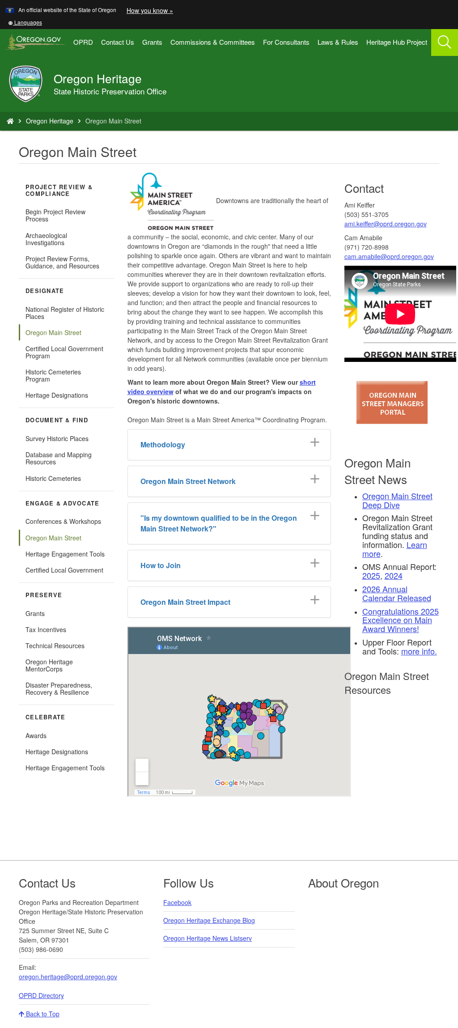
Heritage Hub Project (396, 42)
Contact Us (117, 42)
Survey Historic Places (57, 438)
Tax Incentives (45, 629)
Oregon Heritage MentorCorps (49, 665)
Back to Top (41, 1013)
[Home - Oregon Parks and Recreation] (10, 120)
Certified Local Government (64, 569)
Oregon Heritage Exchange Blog (209, 920)
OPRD (83, 42)
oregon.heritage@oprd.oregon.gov (68, 976)
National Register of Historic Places (64, 313)
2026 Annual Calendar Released (396, 593)
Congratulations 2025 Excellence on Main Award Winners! (400, 620)
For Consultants (286, 42)
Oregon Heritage (49, 120)
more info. (419, 651)
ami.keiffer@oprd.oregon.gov (385, 223)
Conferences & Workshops (63, 521)
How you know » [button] (150, 10)
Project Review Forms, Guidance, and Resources (62, 262)
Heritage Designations (56, 395)
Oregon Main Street (53, 332)
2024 (394, 575)
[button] (25, 22)
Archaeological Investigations (46, 239)
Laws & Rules (338, 42)
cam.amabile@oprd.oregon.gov (389, 256)
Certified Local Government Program (64, 352)
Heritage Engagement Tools (65, 553)
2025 (371, 575)
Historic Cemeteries (53, 478)
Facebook (177, 902)
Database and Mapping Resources (58, 458)
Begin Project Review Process (55, 215)
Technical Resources (55, 645)
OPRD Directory (41, 995)
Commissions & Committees (212, 42)
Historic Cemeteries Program (53, 375)
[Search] (444, 42)
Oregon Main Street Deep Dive (397, 500)
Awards (36, 735)
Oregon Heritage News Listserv (207, 938)
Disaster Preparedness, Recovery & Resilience (58, 688)
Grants (152, 42)
